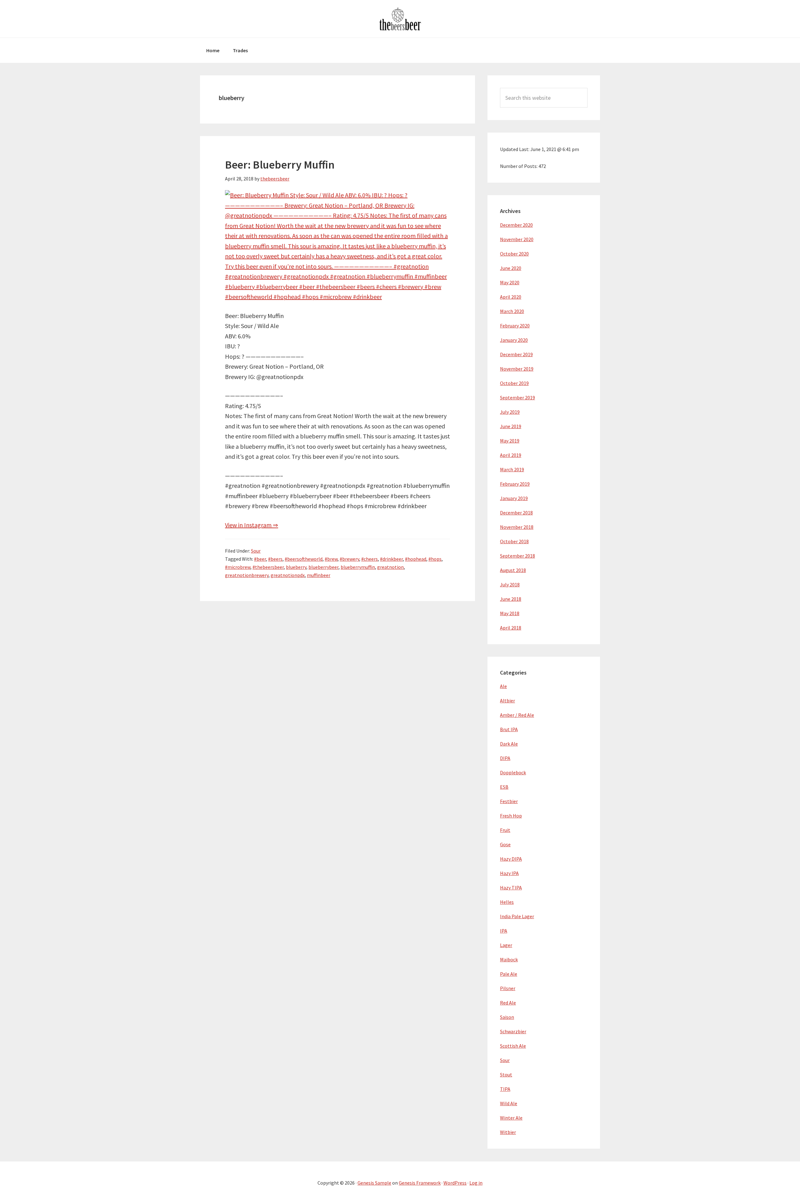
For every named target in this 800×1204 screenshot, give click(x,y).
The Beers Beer (400, 18)
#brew (331, 559)
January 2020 (514, 340)
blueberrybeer (323, 567)
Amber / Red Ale (517, 715)
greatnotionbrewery (246, 575)
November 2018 (516, 527)
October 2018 (514, 541)
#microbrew (237, 567)
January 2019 (514, 498)
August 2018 (513, 570)
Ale (503, 686)
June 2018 (510, 599)
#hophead (415, 559)
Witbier (508, 1132)
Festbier (509, 801)
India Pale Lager (517, 916)
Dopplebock (513, 772)
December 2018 (516, 512)
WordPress (455, 1183)
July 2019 (510, 412)
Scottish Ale (513, 1046)
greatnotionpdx (288, 575)
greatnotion (390, 567)
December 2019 (516, 354)
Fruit (505, 830)
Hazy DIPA (511, 859)
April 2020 (510, 297)
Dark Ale (509, 744)
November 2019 (516, 369)
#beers (275, 559)
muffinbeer (318, 575)
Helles (507, 902)
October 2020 (514, 253)
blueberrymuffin (358, 567)
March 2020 (512, 311)
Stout (506, 1074)
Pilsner (507, 988)
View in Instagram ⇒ (251, 525)
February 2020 (515, 325)
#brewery (349, 559)
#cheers (369, 559)
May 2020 (509, 282)
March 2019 (512, 469)
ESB (504, 787)
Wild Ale (508, 1103)
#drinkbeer (391, 559)
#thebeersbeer (268, 567)
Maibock (509, 959)
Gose (505, 844)
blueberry (296, 567)
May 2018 (509, 613)
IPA (503, 931)
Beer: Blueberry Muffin (280, 165)
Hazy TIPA (511, 887)
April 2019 (510, 455)
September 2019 (517, 397)
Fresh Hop (511, 815)
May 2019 (509, 441)
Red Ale (508, 1002)
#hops (435, 559)
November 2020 (516, 239)
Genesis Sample (374, 1183)
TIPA (505, 1089)
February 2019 (515, 484)
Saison (507, 1017)
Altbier (507, 700)
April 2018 (510, 628)
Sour (256, 551)
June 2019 (510, 426)
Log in (475, 1183)
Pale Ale (508, 974)
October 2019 (514, 383)
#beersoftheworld (303, 559)
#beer (260, 559)
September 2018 (517, 556)
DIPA (505, 758)
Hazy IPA (509, 873)
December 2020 (516, 225)
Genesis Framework (420, 1183)
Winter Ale (511, 1118)
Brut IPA (509, 729)
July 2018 (510, 584)
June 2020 (510, 268)
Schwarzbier (513, 1031)
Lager (506, 945)
